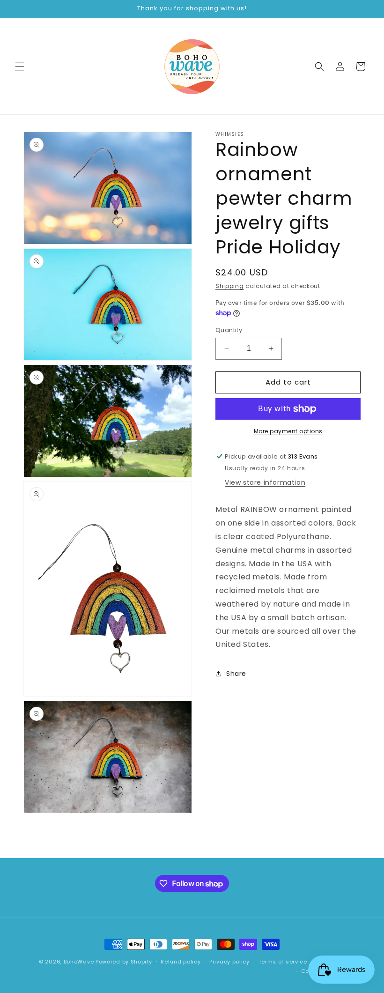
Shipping (229, 286)
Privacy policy (229, 961)
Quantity (228, 330)
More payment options (288, 431)
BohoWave (79, 961)
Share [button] (236, 673)
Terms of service (282, 961)
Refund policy (180, 961)
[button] (19, 66)
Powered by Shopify (124, 961)
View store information (265, 482)
